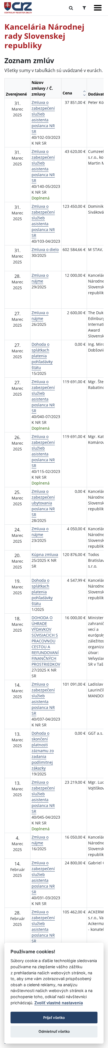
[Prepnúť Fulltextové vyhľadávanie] (71, 7)
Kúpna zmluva (45, 554)
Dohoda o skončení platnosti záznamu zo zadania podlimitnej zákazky (43, 751)
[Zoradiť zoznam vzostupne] (84, 91)
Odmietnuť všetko (54, 1031)
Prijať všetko (54, 1017)
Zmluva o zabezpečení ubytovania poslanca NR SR (43, 503)
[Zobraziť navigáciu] (98, 7)
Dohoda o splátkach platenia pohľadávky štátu (42, 356)
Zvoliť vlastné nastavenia (58, 1002)
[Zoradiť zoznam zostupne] (84, 95)
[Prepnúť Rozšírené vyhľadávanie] (84, 7)
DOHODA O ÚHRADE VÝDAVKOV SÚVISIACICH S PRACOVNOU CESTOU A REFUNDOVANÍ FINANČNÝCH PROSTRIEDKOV (46, 641)
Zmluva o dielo (45, 249)
